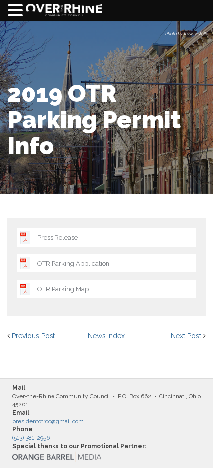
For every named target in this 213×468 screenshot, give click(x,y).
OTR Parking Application (73, 263)
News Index (106, 336)
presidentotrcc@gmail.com (48, 421)
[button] (17, 10)
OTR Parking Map (63, 289)
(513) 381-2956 (31, 437)
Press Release (57, 237)
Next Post (186, 336)
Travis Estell (194, 33)
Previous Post (33, 336)
